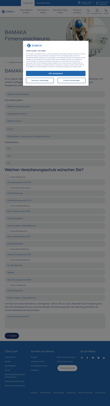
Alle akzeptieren (56, 73)
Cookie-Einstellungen (71, 80)
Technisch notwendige (39, 80)
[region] (56, 63)
